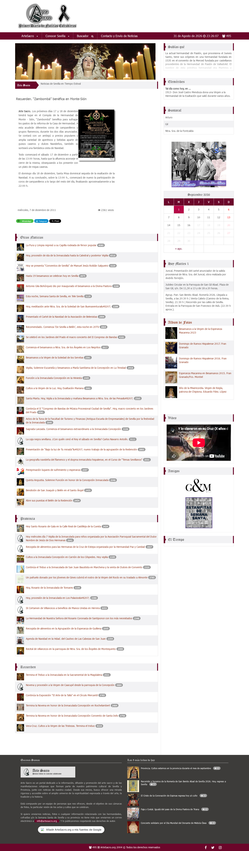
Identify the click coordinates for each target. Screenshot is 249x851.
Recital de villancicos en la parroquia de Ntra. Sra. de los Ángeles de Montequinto (71, 649)
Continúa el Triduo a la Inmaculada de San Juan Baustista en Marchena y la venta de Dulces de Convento (84, 567)
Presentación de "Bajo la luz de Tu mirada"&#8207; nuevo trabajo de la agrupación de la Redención (82, 449)
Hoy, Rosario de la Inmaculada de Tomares (50, 587)
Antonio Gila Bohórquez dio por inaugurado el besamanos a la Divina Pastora (69, 286)
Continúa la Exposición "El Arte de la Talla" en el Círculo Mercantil (62, 695)
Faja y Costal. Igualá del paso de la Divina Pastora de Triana (174, 809)
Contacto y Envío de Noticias (119, 36)
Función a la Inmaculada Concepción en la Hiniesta (54, 378)
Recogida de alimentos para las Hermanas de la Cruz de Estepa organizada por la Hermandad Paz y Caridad (85, 546)
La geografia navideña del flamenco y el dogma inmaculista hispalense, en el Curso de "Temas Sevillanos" (84, 459)
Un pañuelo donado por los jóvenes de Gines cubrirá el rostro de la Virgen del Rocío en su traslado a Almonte (86, 577)
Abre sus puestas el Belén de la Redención (49, 500)
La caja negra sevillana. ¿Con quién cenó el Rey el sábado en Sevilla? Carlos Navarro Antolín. (77, 439)
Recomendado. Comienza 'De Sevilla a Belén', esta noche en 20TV (63, 327)
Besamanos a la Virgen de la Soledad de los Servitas (54, 357)
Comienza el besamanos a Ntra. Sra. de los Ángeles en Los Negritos (63, 347)
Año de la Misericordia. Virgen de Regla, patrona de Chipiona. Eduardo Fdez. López (202, 389)
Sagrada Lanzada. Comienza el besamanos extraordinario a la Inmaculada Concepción (74, 429)
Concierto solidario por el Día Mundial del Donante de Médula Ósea (178, 822)
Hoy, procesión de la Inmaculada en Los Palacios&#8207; (58, 598)
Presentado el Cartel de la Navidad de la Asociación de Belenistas (62, 316)
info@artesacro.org (47, 820)
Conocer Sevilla (56, 36)
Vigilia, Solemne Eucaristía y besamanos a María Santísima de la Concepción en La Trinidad (76, 367)
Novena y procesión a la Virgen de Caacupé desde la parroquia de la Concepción (70, 685)
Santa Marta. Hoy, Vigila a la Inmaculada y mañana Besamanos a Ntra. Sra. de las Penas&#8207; (80, 398)
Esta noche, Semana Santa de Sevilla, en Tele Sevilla (55, 296)
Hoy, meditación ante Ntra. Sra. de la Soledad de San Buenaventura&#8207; (69, 306)
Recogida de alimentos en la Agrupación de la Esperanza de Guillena (63, 628)
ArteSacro (28, 36)
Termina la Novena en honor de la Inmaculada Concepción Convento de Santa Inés (72, 715)
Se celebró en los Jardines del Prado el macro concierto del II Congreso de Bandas (71, 337)
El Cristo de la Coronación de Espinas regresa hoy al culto (173, 795)
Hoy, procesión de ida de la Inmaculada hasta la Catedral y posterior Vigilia (67, 255)
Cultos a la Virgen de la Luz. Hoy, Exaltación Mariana (54, 388)
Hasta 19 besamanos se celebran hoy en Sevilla (52, 276)
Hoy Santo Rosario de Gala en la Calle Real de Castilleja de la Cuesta (63, 526)
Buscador (83, 36)
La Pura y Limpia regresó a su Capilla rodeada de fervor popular (61, 245)
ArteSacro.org (108, 847)
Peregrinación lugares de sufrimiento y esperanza (53, 470)
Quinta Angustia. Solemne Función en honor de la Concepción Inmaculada (67, 480)
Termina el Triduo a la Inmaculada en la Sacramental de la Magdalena (64, 674)
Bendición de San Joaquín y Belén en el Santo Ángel (54, 490)
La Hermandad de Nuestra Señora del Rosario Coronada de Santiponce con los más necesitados (79, 618)
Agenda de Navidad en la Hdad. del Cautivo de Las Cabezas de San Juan (66, 638)
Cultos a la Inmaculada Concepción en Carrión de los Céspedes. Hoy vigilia (67, 557)
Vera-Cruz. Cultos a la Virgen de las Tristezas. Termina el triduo (60, 726)
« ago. (178, 248)
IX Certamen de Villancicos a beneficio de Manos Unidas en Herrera (63, 608)
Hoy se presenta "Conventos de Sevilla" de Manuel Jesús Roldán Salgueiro (67, 265)
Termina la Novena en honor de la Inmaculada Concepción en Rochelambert (68, 705)
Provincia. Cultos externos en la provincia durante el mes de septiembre (180, 768)
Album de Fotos (180, 322)
